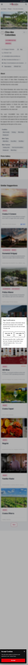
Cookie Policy (13, 656)
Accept (13, 660)
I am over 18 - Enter (8, 334)
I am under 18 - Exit (20, 334)
